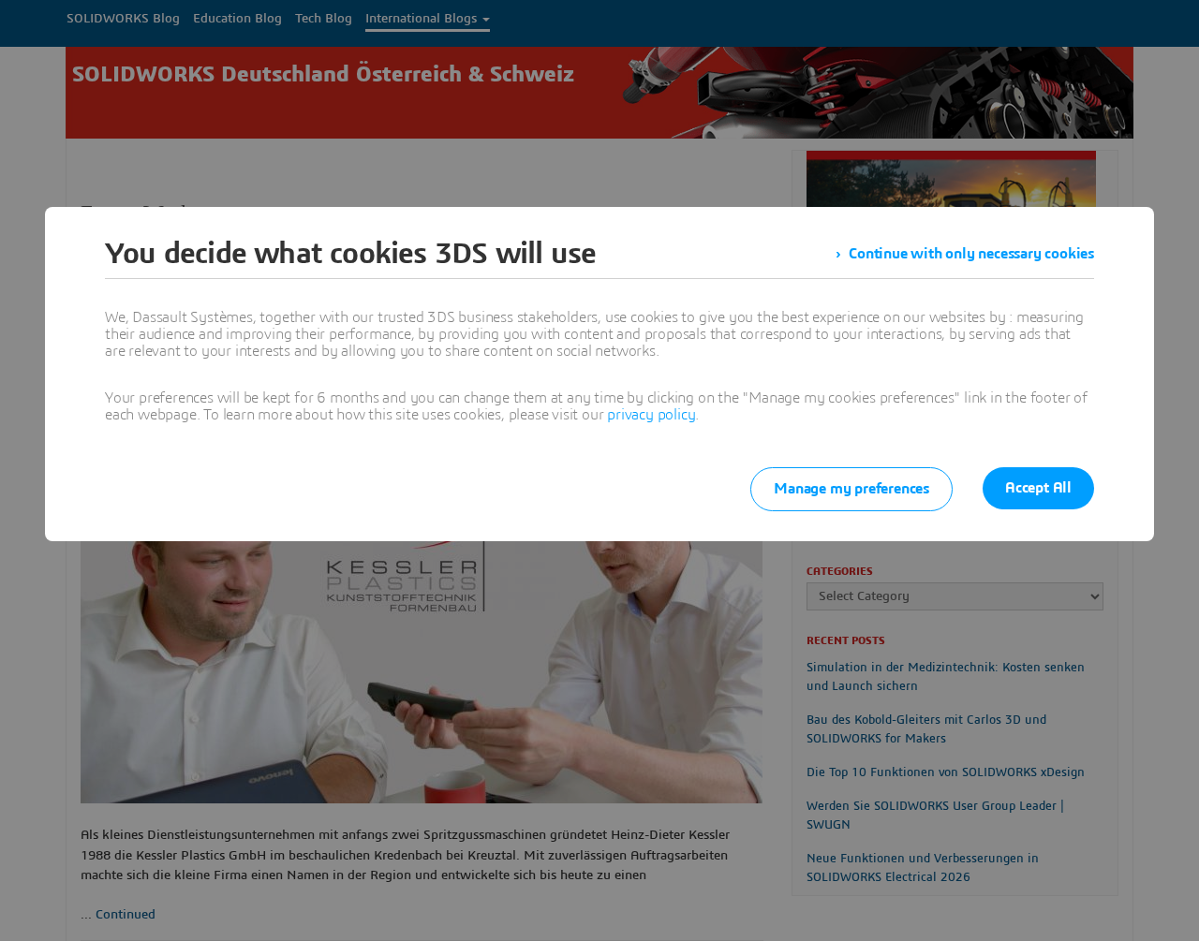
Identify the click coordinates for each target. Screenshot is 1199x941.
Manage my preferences (851, 488)
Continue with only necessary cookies (971, 253)
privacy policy (651, 414)
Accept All (1038, 487)
